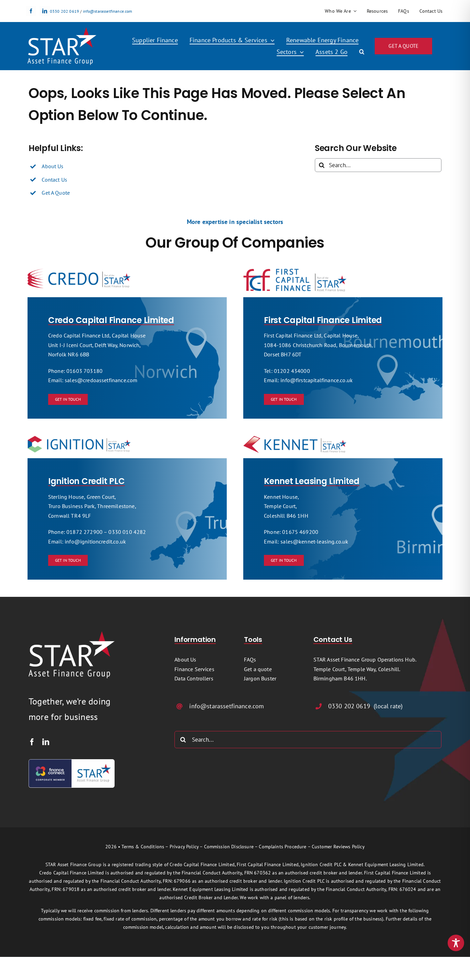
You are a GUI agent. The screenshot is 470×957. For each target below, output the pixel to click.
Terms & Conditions (142, 846)
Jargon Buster (260, 678)
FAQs (250, 659)
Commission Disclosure (229, 846)
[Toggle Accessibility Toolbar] (456, 943)
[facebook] (31, 11)
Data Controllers (193, 678)
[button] (361, 52)
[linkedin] (45, 11)
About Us (52, 166)
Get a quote (258, 669)
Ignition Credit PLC (86, 481)
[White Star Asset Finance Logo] (62, 29)
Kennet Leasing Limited (312, 481)
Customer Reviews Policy (338, 846)
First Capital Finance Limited (323, 320)
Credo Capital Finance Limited (111, 320)
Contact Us (54, 179)
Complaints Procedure (282, 846)
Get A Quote (56, 192)
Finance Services (194, 669)
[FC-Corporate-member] (72, 762)
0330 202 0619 (64, 11)
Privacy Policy (184, 846)
